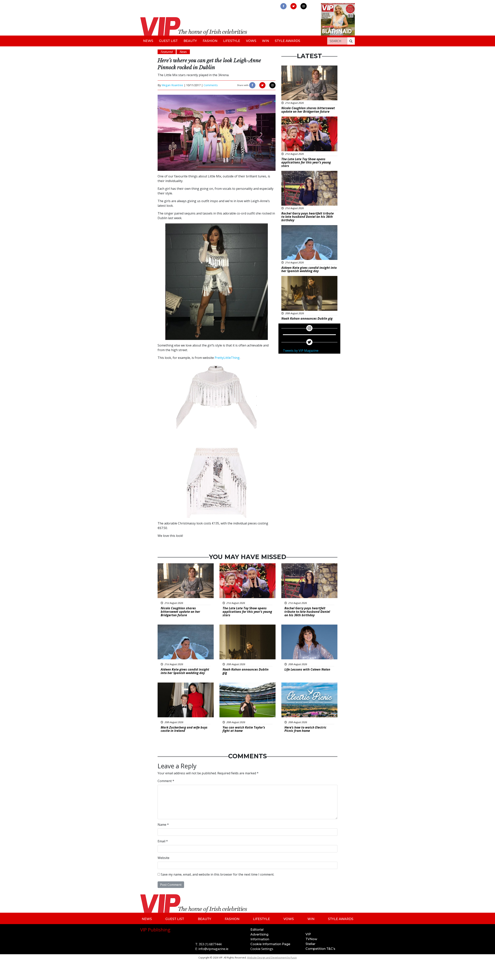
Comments (211, 85)
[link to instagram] (303, 6)
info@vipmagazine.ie (213, 949)
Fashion (210, 41)
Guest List (168, 41)
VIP (308, 934)
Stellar (310, 944)
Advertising (259, 934)
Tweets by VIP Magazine (300, 350)
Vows (251, 41)
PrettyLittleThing (227, 358)
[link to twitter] (293, 6)
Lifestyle (231, 41)
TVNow (311, 939)
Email (163, 841)
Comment (166, 781)
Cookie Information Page (270, 944)
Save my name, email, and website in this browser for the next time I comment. (217, 874)
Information (259, 939)
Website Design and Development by (272, 957)
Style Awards (287, 41)
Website (163, 858)
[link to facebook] (283, 6)
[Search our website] (351, 41)
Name (163, 824)
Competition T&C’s (320, 949)
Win (265, 41)
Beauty (190, 41)
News (148, 41)
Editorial (257, 929)
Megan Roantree (172, 85)
